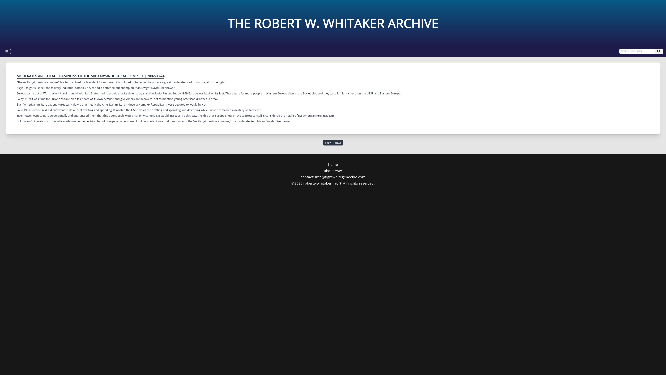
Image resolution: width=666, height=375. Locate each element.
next (338, 142)
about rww (333, 170)
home (333, 164)
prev (328, 142)
